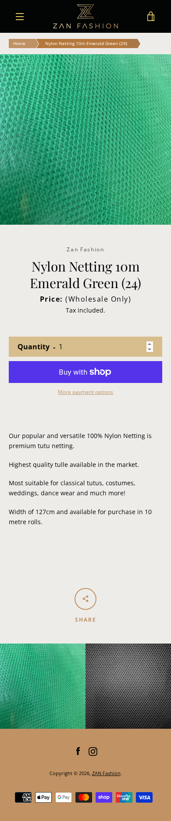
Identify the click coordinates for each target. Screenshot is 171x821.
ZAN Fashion (106, 773)
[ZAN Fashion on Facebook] (78, 751)
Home (19, 43)
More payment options (85, 392)
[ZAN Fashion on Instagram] (93, 751)
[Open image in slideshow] (85, 139)
